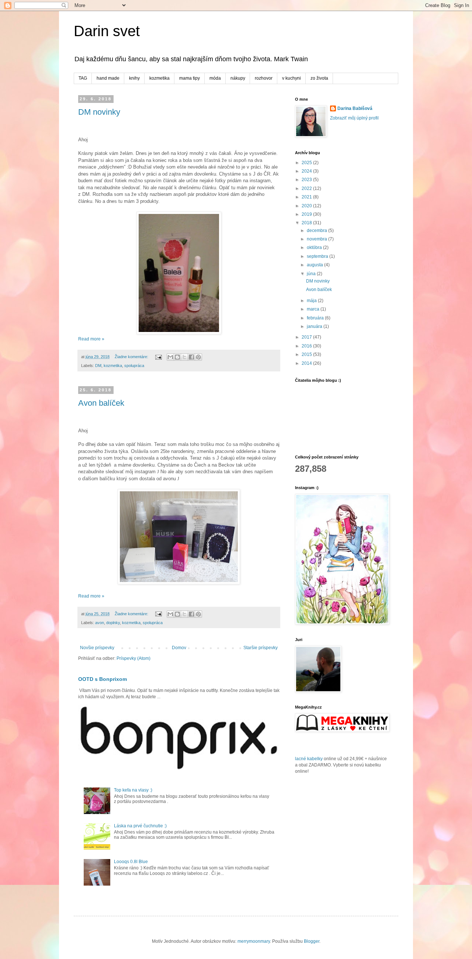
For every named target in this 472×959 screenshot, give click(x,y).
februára (316, 318)
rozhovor (264, 78)
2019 (307, 214)
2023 (307, 179)
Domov (179, 647)
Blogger (311, 941)
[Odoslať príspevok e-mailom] (158, 356)
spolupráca (134, 365)
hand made (108, 78)
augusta (315, 264)
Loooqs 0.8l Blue (131, 861)
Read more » (91, 339)
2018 (307, 222)
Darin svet (107, 31)
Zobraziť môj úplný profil (354, 118)
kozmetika (159, 78)
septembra (318, 256)
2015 (307, 354)
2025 (307, 162)
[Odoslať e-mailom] (170, 357)
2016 (307, 346)
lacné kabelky (309, 758)
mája (312, 300)
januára (315, 326)
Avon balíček (101, 403)
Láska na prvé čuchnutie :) (140, 825)
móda (215, 78)
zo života (319, 78)
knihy (134, 78)
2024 (307, 171)
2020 (307, 205)
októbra (315, 247)
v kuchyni (291, 78)
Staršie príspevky (260, 647)
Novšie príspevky (97, 647)
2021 (307, 197)
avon (99, 622)
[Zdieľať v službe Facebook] (191, 357)
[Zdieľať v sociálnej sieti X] (184, 357)
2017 (307, 337)
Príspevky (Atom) (133, 658)
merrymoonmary (253, 941)
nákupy (237, 78)
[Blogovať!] (177, 357)
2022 (307, 188)
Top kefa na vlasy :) (133, 790)
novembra (317, 239)
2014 (307, 363)
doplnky (113, 622)
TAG (83, 78)
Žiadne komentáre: (132, 356)
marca (313, 309)
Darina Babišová (354, 108)
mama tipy (189, 78)
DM (98, 365)
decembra (317, 230)
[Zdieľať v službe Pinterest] (198, 357)
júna (312, 273)
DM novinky (99, 112)
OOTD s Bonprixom (102, 679)
